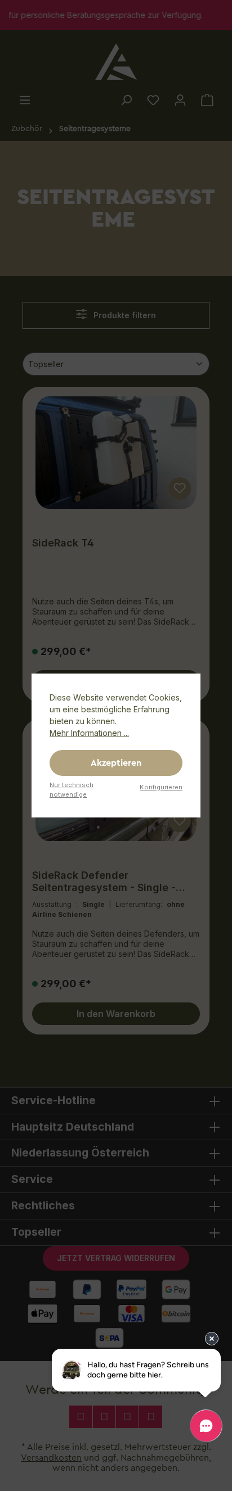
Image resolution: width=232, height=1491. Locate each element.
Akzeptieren (116, 762)
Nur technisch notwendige (71, 789)
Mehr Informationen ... (89, 733)
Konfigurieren (161, 787)
